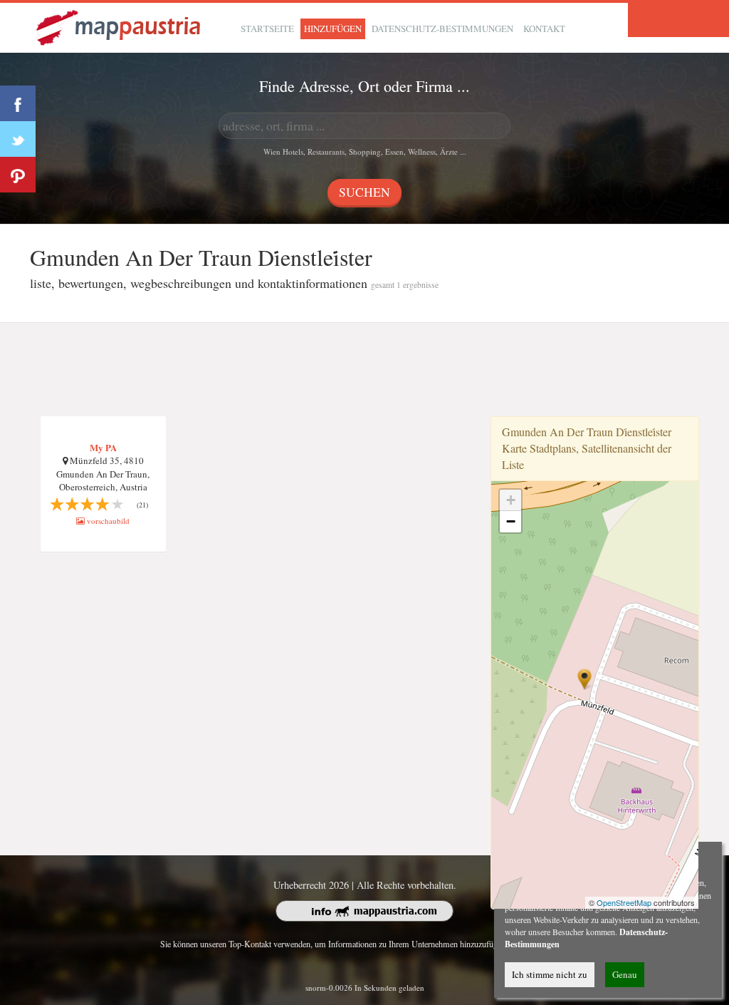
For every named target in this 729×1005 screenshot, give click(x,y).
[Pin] (18, 174)
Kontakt (544, 28)
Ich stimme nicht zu (549, 974)
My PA (103, 447)
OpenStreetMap (624, 902)
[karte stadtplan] (119, 26)
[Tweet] (18, 139)
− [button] (510, 521)
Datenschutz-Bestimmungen (442, 28)
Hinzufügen (333, 28)
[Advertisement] (364, 370)
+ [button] (510, 500)
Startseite (267, 28)
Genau (624, 974)
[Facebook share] (18, 103)
